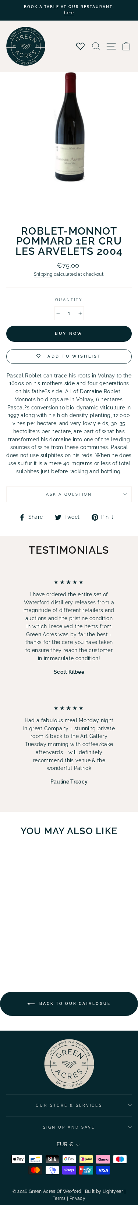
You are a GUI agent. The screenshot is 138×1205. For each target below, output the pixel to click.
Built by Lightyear (104, 1191)
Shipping (43, 274)
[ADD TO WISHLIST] (44, 856)
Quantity (69, 299)
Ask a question (69, 494)
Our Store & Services (69, 1105)
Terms (59, 1198)
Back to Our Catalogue (74, 1004)
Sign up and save (69, 1127)
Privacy (77, 1198)
